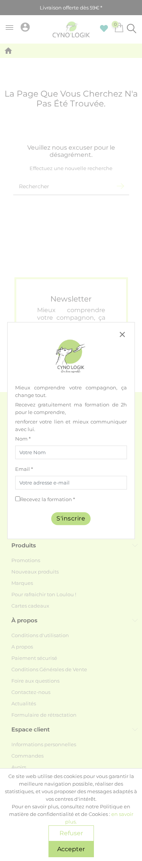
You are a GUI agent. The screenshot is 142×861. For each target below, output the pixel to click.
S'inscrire (71, 518)
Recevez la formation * (47, 499)
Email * (24, 469)
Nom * (23, 439)
